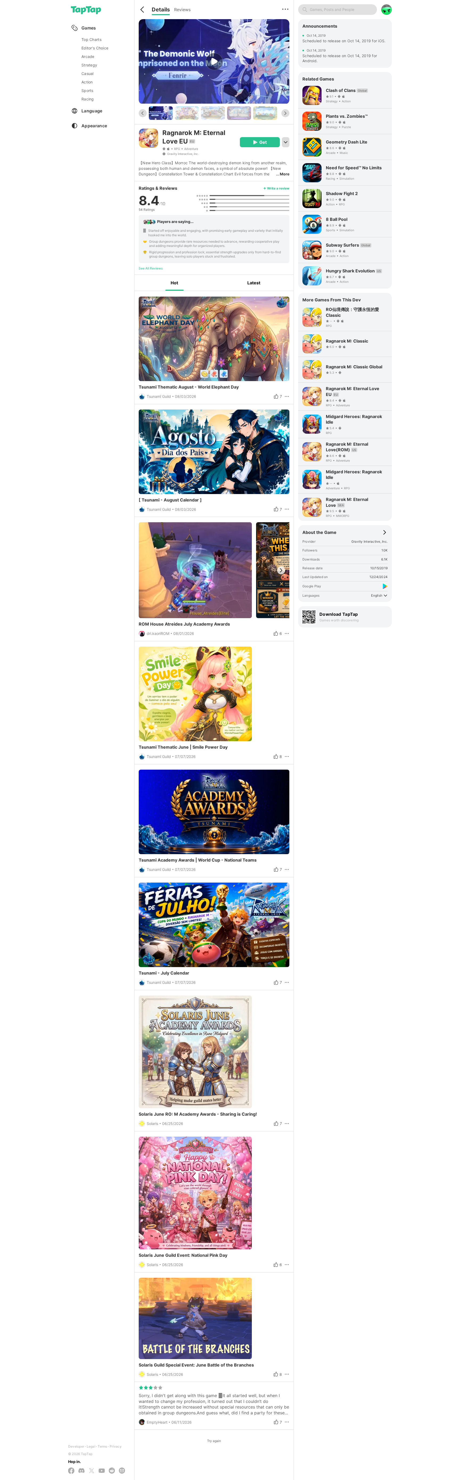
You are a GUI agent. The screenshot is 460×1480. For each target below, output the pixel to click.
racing (87, 99)
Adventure (191, 149)
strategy (89, 65)
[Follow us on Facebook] (71, 1471)
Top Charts (91, 39)
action (87, 82)
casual (87, 73)
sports (87, 90)
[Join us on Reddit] (112, 1471)
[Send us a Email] (122, 1471)
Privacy (116, 1446)
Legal (91, 1446)
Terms (102, 1446)
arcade (88, 56)
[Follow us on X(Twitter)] (91, 1471)
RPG (177, 149)
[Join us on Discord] (81, 1471)
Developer (76, 1446)
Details (161, 9)
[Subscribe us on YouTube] (101, 1471)
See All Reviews (151, 268)
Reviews (182, 9)
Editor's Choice (94, 48)
